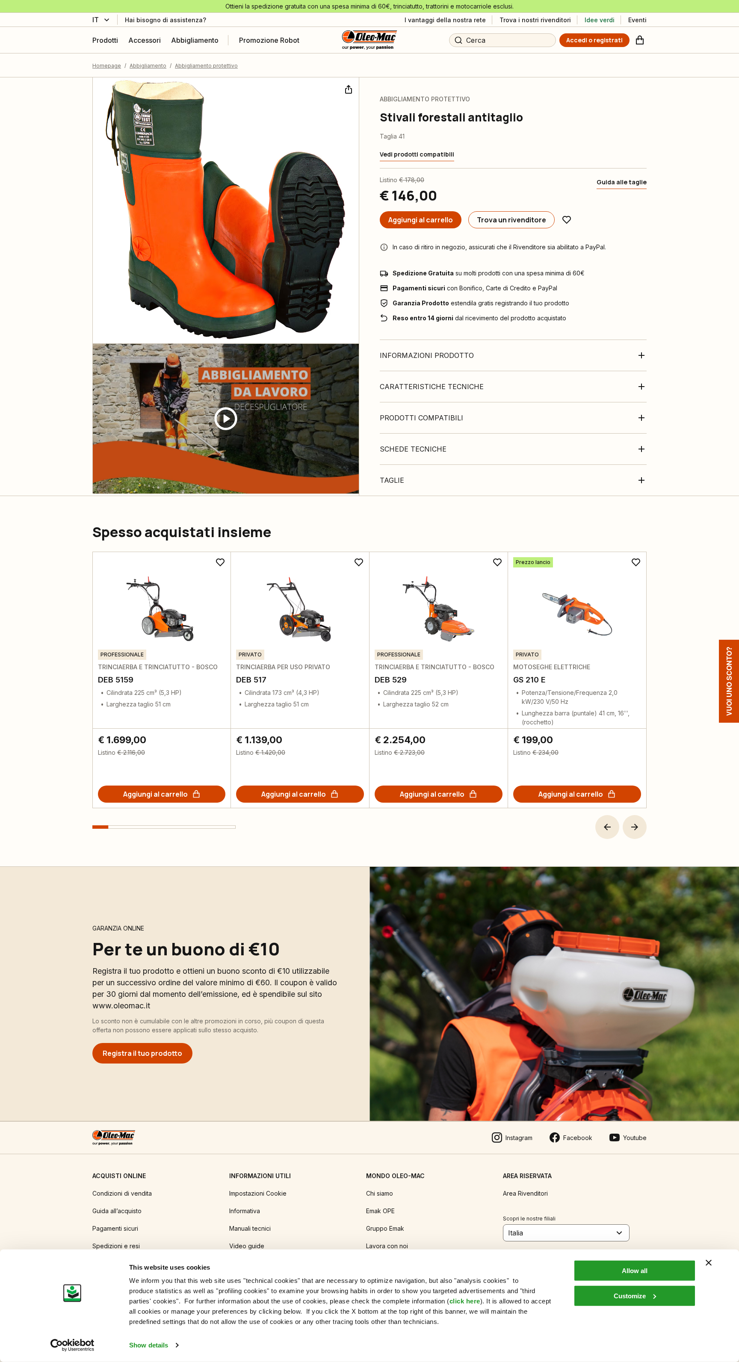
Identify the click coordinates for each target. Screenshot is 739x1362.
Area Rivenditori (525, 1193)
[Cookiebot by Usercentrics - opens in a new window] (72, 1345)
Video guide (246, 1246)
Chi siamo (379, 1193)
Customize (630, 1295)
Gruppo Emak (385, 1228)
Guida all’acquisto (117, 1210)
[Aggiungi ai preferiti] (567, 220)
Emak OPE (380, 1210)
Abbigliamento (148, 65)
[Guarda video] (226, 419)
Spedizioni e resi (116, 1246)
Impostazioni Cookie (258, 1193)
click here (464, 1301)
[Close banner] (709, 1263)
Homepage (106, 65)
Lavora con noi (387, 1246)
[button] (607, 827)
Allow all (634, 1270)
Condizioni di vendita (122, 1193)
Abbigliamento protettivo (206, 65)
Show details (148, 1345)
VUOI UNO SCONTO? (729, 681)
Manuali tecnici (250, 1228)
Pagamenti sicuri (115, 1228)
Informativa (244, 1210)
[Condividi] (347, 88)
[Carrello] (640, 40)
